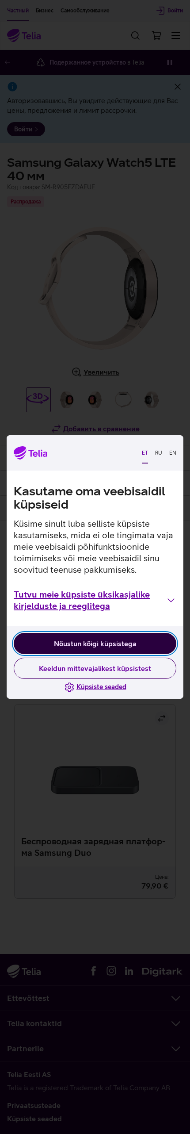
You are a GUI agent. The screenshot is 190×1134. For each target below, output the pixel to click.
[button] (95, 600)
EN (172, 453)
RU (158, 453)
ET (145, 453)
